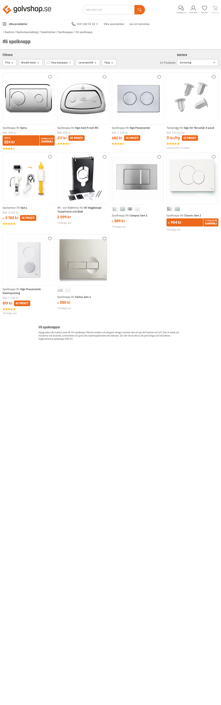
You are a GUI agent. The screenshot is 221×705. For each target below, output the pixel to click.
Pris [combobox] (7, 62)
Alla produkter (18, 24)
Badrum (9, 32)
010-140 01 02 (86, 24)
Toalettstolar (48, 32)
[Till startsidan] (27, 9)
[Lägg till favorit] (50, 77)
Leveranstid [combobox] (86, 62)
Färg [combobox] (107, 62)
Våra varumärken (114, 24)
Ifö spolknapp (84, 32)
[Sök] (139, 9)
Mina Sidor (193, 13)
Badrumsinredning (27, 32)
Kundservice (181, 13)
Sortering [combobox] (185, 62)
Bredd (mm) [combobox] (28, 62)
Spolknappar (65, 32)
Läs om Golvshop (139, 24)
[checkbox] (59, 62)
